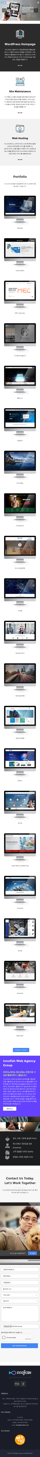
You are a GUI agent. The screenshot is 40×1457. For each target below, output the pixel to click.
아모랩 (20, 610)
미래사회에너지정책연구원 (20, 866)
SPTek (20, 823)
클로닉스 (20, 398)
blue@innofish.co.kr (22, 1425)
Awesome (20, 993)
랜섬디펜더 (20, 1036)
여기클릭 (32, 1253)
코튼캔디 (20, 440)
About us (10, 1109)
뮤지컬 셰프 (20, 525)
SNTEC (20, 781)
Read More (9, 233)
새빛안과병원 (20, 738)
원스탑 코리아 (20, 653)
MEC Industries (20, 313)
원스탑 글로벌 (20, 696)
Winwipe (20, 228)
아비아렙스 (20, 483)
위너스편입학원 (20, 568)
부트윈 (20, 951)
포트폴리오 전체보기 (21, 1050)
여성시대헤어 (20, 270)
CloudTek (20, 908)
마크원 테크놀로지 (20, 355)
